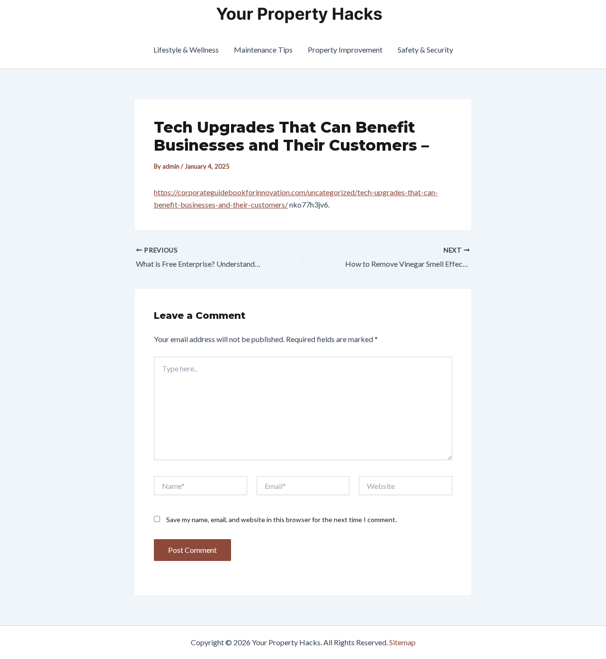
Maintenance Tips (263, 49)
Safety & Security (425, 49)
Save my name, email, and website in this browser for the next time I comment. (281, 519)
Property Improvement (345, 49)
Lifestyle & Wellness (186, 49)
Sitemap (402, 642)
